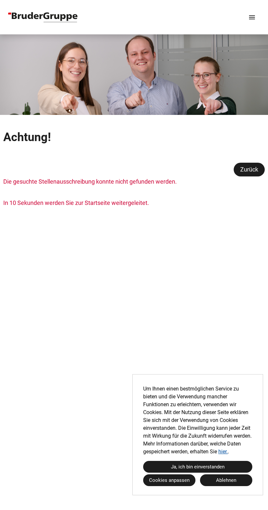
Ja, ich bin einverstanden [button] (198, 467)
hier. (223, 451)
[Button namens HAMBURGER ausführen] (252, 17)
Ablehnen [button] (226, 480)
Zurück (249, 169)
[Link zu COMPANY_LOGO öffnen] (42, 17)
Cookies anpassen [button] (169, 480)
